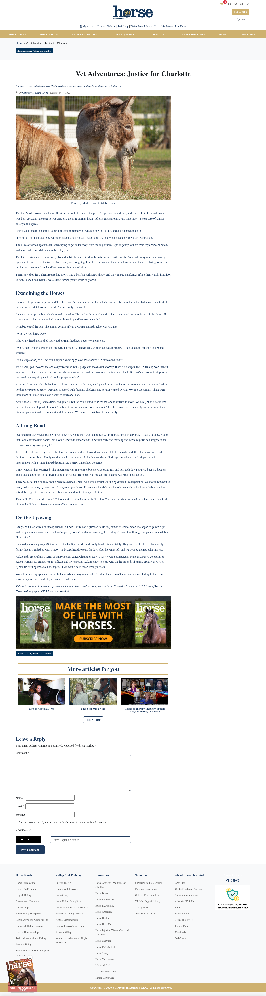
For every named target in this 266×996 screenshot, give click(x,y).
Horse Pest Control (105, 947)
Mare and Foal (102, 965)
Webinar (111, 26)
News (222, 34)
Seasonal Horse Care (105, 971)
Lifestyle (158, 34)
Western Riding (23, 944)
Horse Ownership (192, 34)
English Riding (23, 895)
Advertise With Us (184, 901)
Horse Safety (102, 953)
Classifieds (180, 932)
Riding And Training (26, 889)
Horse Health (102, 918)
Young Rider (141, 907)
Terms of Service (184, 919)
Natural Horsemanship (27, 932)
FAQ (177, 907)
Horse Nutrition (103, 940)
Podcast (101, 26)
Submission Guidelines (186, 895)
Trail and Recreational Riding (31, 938)
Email (20, 806)
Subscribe (240, 11)
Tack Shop (123, 26)
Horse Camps (22, 907)
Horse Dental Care (104, 899)
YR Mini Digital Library (148, 901)
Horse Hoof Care (104, 924)
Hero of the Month (163, 26)
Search (242, 19)
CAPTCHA (23, 829)
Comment (22, 753)
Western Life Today (145, 913)
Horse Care (16, 34)
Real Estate (180, 26)
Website (20, 814)
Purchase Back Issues (146, 889)
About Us (180, 882)
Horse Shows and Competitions (32, 919)
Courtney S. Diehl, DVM (35, 92)
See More (93, 720)
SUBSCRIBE (248, 34)
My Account (88, 26)
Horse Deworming (104, 905)
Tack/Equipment (125, 34)
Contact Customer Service (188, 889)
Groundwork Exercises (27, 901)
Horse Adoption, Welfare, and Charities (34, 50)
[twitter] (235, 4)
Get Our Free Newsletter (147, 895)
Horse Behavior (103, 893)
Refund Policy (182, 926)
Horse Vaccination (104, 959)
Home (19, 43)
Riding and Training (85, 34)
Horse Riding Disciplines (28, 913)
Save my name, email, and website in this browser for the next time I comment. (63, 822)
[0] (221, 4)
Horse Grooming (104, 911)
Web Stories (181, 938)
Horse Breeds (49, 34)
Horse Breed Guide (25, 882)
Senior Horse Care (104, 977)
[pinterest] (241, 4)
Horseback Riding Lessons (29, 926)
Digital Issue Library (141, 26)
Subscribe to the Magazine (148, 882)
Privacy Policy (182, 913)
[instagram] (248, 4)
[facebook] (229, 4)
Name (20, 798)
